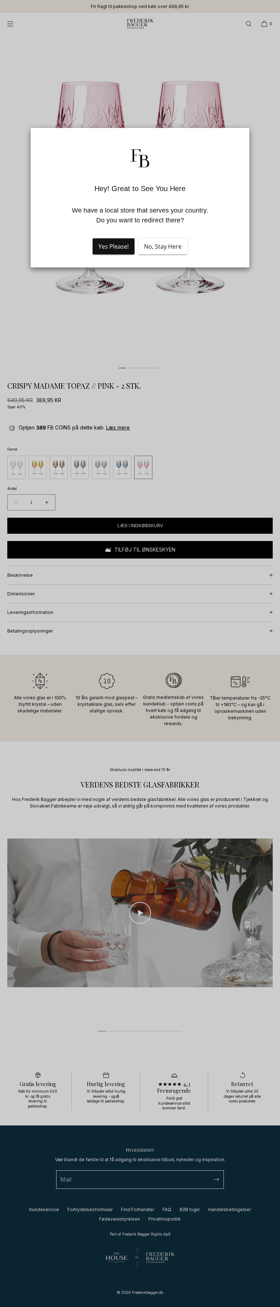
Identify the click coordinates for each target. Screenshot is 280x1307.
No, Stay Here (163, 246)
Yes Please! (113, 246)
